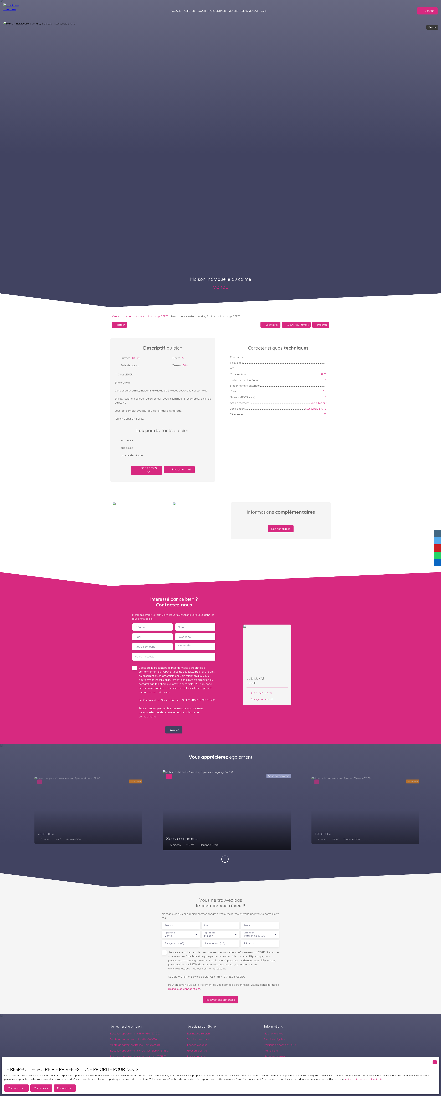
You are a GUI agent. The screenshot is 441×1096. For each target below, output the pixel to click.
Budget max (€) (174, 943)
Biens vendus (250, 10)
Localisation (249, 933)
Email (138, 637)
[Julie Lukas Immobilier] (17, 11)
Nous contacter (196, 1056)
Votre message (144, 656)
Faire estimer (217, 10)
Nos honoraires (273, 1033)
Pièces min (250, 943)
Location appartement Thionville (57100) (135, 1033)
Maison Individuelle (133, 316)
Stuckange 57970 (157, 316)
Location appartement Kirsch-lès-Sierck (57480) (139, 1050)
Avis (263, 10)
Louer (202, 10)
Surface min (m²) (214, 943)
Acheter (189, 10)
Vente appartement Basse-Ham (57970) (135, 1045)
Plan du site (271, 1050)
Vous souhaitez (184, 645)
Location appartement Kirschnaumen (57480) (138, 1056)
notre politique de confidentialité (363, 1079)
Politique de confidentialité (280, 1045)
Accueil (176, 10)
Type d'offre (170, 933)
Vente (115, 316)
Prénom (140, 627)
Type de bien (209, 933)
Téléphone (184, 637)
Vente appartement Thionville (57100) (133, 1039)
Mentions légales (274, 1039)
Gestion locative (197, 1050)
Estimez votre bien (198, 1033)
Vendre (233, 10)
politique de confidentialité (184, 989)
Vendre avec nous (198, 1039)
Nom (181, 627)
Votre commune (145, 646)
